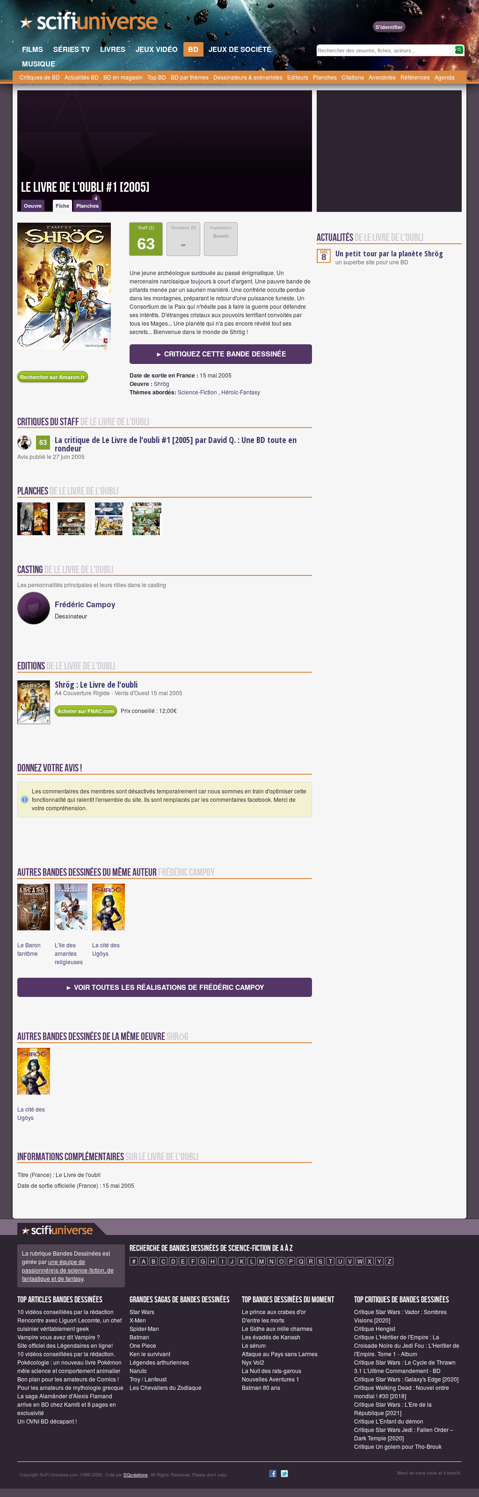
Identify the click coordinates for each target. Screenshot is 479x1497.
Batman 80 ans (261, 1387)
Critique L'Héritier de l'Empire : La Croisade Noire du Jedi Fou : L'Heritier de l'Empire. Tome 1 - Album (406, 1345)
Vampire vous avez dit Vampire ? (58, 1337)
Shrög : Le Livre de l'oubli (96, 684)
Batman (139, 1337)
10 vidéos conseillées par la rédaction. (66, 1354)
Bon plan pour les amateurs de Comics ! (68, 1379)
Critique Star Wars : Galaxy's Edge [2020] (406, 1379)
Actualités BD (82, 77)
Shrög (161, 383)
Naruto (138, 1370)
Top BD (156, 77)
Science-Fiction (197, 392)
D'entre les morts (263, 1320)
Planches (325, 77)
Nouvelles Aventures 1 (270, 1379)
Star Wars (142, 1311)
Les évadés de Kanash (271, 1337)
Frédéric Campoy (85, 604)
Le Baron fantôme (29, 949)
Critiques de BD (40, 77)
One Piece (143, 1345)
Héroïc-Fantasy (240, 392)
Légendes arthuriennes (159, 1362)
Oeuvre (33, 205)
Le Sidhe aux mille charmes (277, 1328)
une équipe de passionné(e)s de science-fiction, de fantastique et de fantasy (68, 1269)
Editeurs (297, 77)
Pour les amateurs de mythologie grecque (70, 1387)
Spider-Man (144, 1328)
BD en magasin (123, 77)
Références (415, 77)
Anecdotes (382, 77)
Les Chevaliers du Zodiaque (166, 1387)
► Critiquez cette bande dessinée (221, 353)
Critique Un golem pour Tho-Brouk (398, 1446)
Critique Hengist (374, 1328)
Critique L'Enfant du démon (388, 1421)
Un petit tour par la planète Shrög (389, 253)
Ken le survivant (150, 1354)
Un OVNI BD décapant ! (47, 1421)
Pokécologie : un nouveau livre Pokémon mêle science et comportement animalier (69, 1366)
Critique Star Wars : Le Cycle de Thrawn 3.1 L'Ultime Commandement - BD (405, 1366)
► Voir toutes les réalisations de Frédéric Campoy (164, 987)
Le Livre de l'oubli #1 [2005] (85, 187)
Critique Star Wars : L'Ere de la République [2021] (393, 1408)
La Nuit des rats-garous (271, 1370)
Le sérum (254, 1345)
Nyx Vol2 (253, 1362)
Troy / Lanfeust (148, 1379)
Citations (352, 77)
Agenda (445, 77)
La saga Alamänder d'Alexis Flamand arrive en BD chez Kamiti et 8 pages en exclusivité (66, 1404)
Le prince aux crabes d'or (274, 1311)
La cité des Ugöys (106, 949)
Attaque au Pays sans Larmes (280, 1354)
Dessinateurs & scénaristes (248, 77)
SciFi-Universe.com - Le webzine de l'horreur (89, 23)
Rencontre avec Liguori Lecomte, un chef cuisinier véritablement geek (69, 1324)
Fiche (62, 205)
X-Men (138, 1320)
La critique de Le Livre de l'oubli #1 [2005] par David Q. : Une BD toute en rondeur (176, 444)
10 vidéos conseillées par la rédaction (65, 1311)
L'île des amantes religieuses (69, 953)
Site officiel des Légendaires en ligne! (65, 1345)
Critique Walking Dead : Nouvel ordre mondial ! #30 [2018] (401, 1391)
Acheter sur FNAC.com (86, 710)
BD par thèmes (190, 77)
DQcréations (135, 1475)
